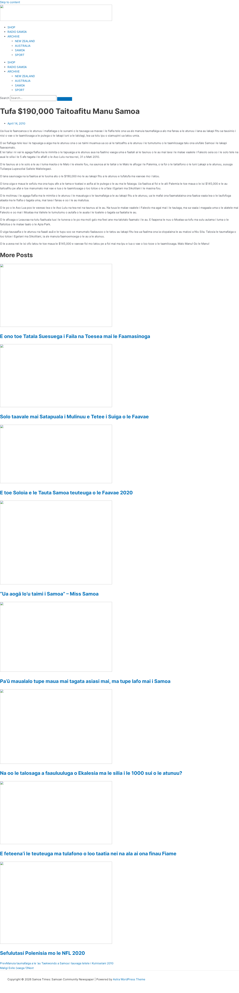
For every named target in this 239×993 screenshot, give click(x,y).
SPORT (19, 55)
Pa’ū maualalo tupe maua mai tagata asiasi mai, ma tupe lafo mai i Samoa (85, 681)
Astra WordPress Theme (129, 979)
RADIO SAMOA (17, 32)
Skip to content (10, 2)
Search (4, 98)
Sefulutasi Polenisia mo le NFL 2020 (42, 953)
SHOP (11, 27)
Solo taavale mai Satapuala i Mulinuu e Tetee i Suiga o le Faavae (74, 416)
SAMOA (20, 50)
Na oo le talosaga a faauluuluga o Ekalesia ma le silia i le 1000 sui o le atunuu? (91, 773)
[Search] (64, 99)
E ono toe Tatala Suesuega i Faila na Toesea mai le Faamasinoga (75, 336)
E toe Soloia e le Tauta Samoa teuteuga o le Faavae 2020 (66, 492)
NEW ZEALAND (25, 41)
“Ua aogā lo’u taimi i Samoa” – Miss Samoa (49, 594)
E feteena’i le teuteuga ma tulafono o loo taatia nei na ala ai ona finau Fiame (88, 853)
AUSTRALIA (22, 46)
